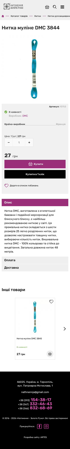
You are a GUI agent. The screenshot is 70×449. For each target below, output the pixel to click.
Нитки (37, 16)
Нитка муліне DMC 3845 (29, 338)
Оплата (9, 260)
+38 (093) (35, 400)
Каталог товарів (19, 16)
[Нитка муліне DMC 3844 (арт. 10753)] (35, 69)
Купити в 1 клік (35, 174)
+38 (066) (35, 408)
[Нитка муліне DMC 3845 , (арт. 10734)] (35, 317)
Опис (8, 202)
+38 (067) (35, 404)
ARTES (35, 437)
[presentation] (64, 328)
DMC (25, 115)
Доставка (11, 268)
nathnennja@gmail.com (35, 392)
